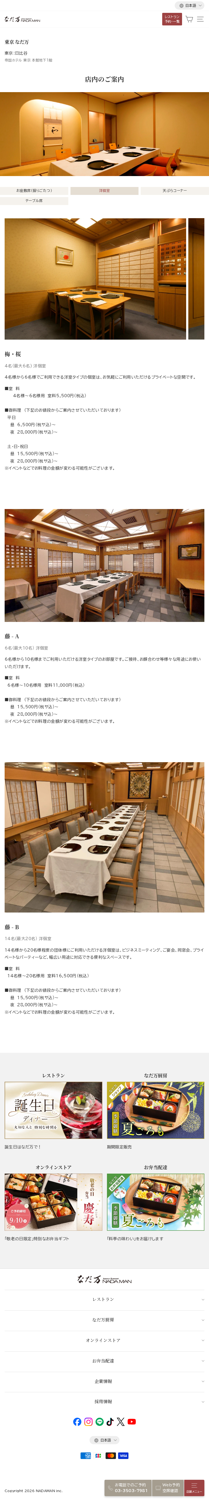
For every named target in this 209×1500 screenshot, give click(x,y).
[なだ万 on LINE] (100, 1424)
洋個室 (104, 190)
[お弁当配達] (156, 1202)
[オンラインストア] (53, 1202)
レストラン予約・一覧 (172, 19)
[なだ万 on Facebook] (77, 1424)
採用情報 (103, 1401)
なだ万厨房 (103, 1320)
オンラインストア (103, 1340)
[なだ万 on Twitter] (121, 1424)
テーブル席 (34, 201)
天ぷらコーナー (175, 190)
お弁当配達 (103, 1361)
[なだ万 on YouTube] (132, 1423)
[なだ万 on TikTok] (110, 1424)
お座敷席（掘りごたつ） (34, 190)
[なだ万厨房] (156, 1110)
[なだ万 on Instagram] (88, 1424)
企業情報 (103, 1381)
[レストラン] (53, 1110)
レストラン (103, 1299)
